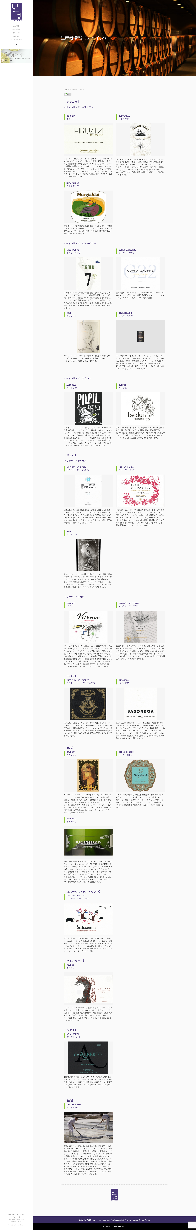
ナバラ (71, 676)
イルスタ (70, 118)
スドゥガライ (125, 118)
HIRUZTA (70, 116)
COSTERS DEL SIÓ (75, 896)
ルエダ (71, 1030)
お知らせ (16, 33)
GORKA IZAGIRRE (127, 250)
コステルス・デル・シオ (77, 898)
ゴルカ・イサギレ (127, 253)
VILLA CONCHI (126, 752)
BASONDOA (124, 680)
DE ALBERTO (72, 1034)
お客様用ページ (16, 39)
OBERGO (70, 965)
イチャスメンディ (74, 253)
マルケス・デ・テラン (129, 606)
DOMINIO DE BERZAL (77, 467)
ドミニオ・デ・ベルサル (77, 470)
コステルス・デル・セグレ (83, 891)
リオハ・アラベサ (75, 460)
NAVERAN (70, 752)
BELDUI (122, 385)
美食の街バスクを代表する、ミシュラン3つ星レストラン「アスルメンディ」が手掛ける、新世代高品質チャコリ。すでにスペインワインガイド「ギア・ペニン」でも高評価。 (140, 295)
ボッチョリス (72, 821)
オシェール (71, 316)
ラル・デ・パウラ (127, 470)
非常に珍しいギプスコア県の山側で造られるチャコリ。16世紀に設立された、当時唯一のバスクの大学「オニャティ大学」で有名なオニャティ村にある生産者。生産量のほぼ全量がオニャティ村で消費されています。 (88, 230)
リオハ (71, 455)
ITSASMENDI (72, 250)
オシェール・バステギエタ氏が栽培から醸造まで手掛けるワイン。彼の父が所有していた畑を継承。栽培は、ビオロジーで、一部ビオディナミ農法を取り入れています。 (88, 358)
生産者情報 (16, 29)
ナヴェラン (71, 755)
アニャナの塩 (72, 1107)
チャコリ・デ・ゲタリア (78, 107)
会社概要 (16, 26)
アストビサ (71, 388)
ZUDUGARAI (124, 116)
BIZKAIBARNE (125, 313)
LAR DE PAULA (126, 467)
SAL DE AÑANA (73, 1104)
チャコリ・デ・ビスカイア (79, 243)
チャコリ (72, 101)
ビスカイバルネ (126, 316)
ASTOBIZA (71, 385)
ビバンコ (70, 606)
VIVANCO (70, 603)
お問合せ (16, 36)
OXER (68, 313)
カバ (69, 748)
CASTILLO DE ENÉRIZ (77, 680)
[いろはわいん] (16, 21)
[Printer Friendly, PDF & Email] (67, 94)
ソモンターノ (75, 960)
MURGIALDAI (72, 183)
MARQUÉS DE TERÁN (129, 603)
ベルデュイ (124, 388)
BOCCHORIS (72, 819)
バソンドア (124, 683)
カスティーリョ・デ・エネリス (80, 683)
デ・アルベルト (73, 1037)
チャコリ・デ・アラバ (77, 378)
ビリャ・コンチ (126, 755)
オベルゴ (70, 968)
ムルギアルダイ (73, 186)
